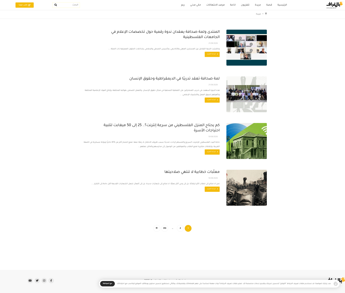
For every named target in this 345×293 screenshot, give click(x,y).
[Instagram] (44, 280)
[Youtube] (30, 280)
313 (164, 228)
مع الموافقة (107, 284)
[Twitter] (37, 280)
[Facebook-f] (51, 280)
